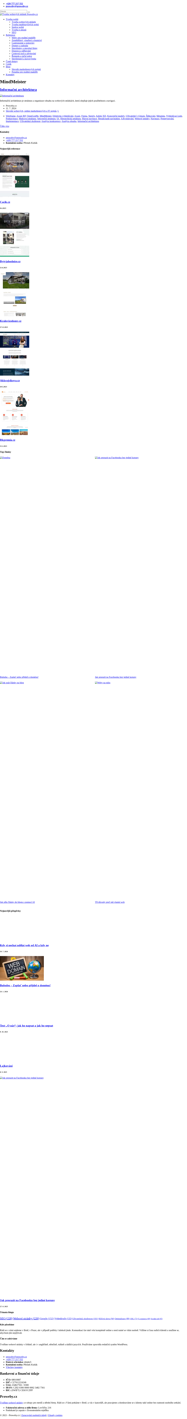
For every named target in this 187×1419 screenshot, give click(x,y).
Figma (84, 116)
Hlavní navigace (89, 118)
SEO (6, 1318)
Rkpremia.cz (7, 439)
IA (58, 118)
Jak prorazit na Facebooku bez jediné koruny (115, 677)
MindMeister (45, 116)
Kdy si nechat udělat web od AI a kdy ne (24, 945)
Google (47, 1318)
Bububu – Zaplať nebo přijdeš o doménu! (19, 677)
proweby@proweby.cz (16, 137)
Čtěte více (4, 126)
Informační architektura (18, 89)
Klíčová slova (106, 1318)
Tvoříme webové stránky (11, 1402)
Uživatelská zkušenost (30, 121)
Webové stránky (142, 118)
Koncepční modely (116, 116)
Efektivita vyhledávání (63, 116)
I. (58, 111)
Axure (77, 116)
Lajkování (6, 1065)
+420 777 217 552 (14, 140)
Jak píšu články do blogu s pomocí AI (17, 902)
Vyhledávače (63, 1318)
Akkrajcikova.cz (10, 380)
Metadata (160, 116)
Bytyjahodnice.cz (10, 261)
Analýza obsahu (69, 121)
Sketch (91, 116)
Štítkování (150, 116)
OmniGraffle (33, 116)
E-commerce (144, 1319)
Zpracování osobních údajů (33, 1415)
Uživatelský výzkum (135, 116)
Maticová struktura (27, 118)
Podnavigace (12, 118)
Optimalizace (122, 1319)
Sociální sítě (156, 1319)
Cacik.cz (5, 202)
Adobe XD (101, 116)
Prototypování (167, 118)
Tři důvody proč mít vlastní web (110, 902)
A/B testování (127, 118)
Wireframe (10, 116)
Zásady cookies (55, 1415)
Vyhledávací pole (174, 116)
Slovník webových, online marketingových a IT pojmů (31, 111)
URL (134, 1319)
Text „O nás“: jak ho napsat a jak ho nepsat (26, 1025)
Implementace (12, 121)
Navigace (155, 118)
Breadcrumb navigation (109, 118)
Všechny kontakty (14, 1367)
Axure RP (21, 116)
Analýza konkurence (50, 121)
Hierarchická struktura (70, 118)
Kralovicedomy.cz (10, 320)
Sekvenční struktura (46, 118)
